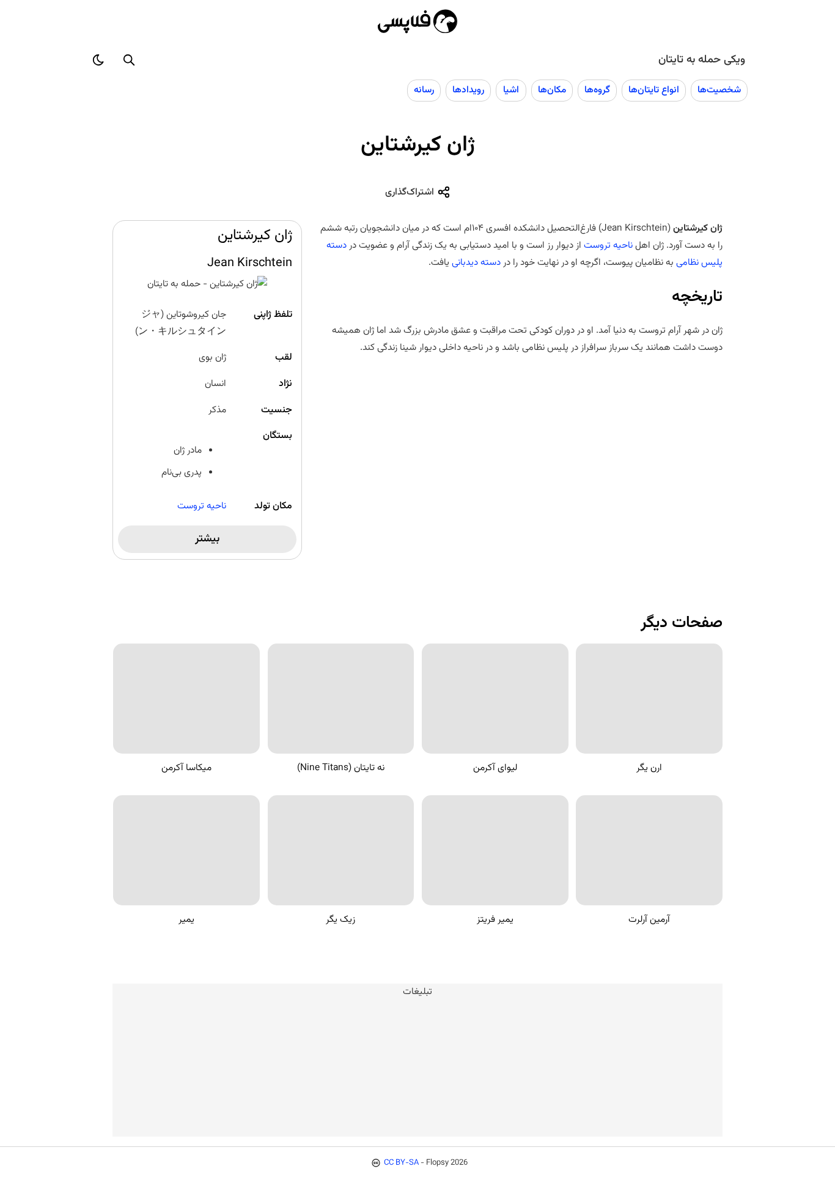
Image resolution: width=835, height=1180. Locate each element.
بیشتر (207, 538)
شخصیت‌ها (719, 90)
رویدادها (468, 90)
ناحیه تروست (201, 506)
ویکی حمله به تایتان (701, 60)
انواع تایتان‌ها (653, 90)
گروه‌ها (597, 90)
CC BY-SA (401, 1163)
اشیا (511, 90)
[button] (129, 60)
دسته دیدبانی (476, 262)
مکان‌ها (552, 90)
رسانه (424, 90)
